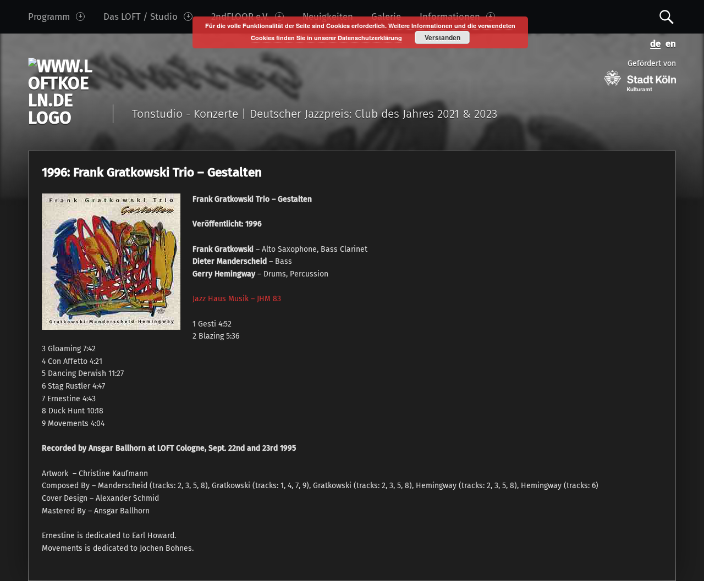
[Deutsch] (653, 42)
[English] (668, 42)
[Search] (666, 16)
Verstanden (442, 37)
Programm (49, 16)
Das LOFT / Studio (140, 16)
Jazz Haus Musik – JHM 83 (237, 298)
